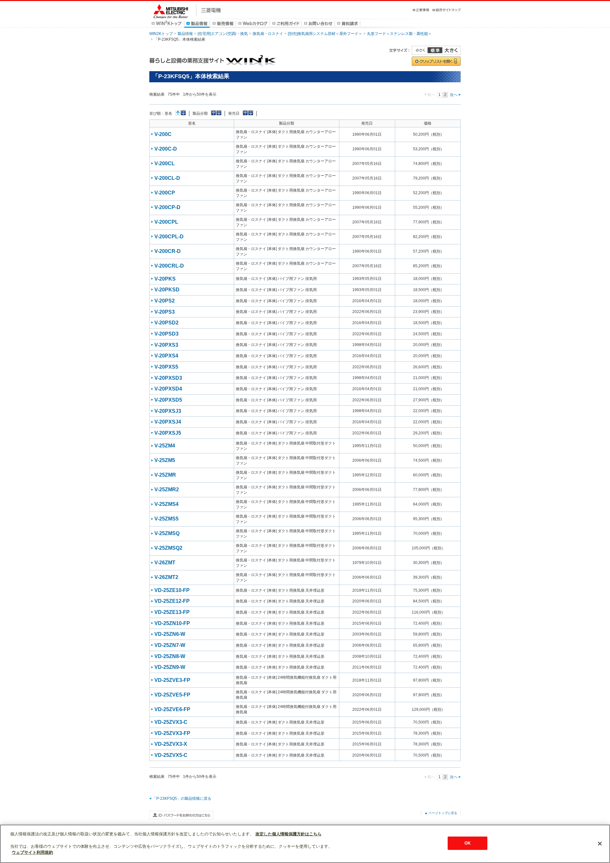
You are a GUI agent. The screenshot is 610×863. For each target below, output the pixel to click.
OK (467, 843)
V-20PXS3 (166, 345)
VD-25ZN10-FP (172, 623)
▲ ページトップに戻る (440, 813)
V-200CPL (166, 222)
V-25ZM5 (164, 460)
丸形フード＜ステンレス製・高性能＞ (399, 33)
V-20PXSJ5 (167, 433)
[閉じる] (600, 844)
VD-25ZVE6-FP (172, 709)
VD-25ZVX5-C (170, 755)
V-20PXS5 (166, 367)
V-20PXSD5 (168, 400)
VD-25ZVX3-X (170, 744)
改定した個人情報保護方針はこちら (288, 834)
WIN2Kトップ (161, 33)
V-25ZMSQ (167, 533)
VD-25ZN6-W (169, 634)
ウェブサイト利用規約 (32, 852)
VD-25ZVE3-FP (172, 680)
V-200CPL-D (169, 236)
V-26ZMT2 (166, 577)
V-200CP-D (167, 207)
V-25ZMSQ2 (168, 548)
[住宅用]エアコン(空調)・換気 (223, 33)
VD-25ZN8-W (169, 656)
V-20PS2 (164, 300)
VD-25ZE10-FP (172, 590)
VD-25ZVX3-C (170, 722)
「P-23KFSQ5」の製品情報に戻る (181, 798)
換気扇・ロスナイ (268, 33)
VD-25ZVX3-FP (172, 733)
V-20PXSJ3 (167, 411)
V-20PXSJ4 (167, 422)
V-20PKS (165, 279)
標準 (435, 50)
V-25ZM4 (164, 445)
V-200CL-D (167, 178)
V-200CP (164, 192)
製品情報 (185, 33)
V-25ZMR (165, 475)
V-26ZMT (164, 562)
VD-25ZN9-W (169, 667)
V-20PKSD (167, 289)
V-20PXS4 (166, 355)
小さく (423, 50)
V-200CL (164, 163)
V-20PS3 (164, 312)
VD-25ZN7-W (169, 645)
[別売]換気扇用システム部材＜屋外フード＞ (325, 33)
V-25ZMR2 (166, 489)
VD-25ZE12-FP (172, 601)
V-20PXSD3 (168, 378)
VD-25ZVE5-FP (172, 694)
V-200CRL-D (169, 265)
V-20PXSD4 (168, 388)
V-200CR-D (167, 251)
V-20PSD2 (166, 322)
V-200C (163, 134)
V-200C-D (165, 149)
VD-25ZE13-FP (172, 612)
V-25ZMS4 (166, 504)
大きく (448, 50)
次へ (454, 94)
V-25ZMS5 (166, 518)
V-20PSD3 (166, 333)
